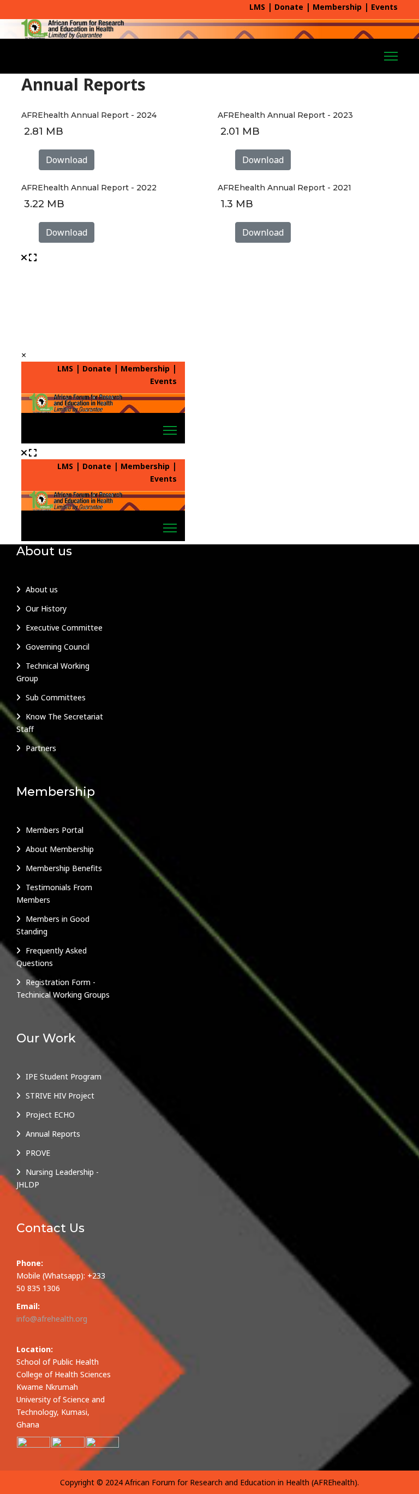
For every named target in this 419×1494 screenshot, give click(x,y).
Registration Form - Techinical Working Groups (63, 988)
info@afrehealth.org (51, 1318)
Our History (46, 608)
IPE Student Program (63, 1076)
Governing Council (57, 646)
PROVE (38, 1153)
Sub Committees (56, 697)
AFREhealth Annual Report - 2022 (89, 188)
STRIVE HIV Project (60, 1095)
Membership (337, 7)
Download (66, 160)
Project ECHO (50, 1114)
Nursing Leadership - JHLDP (57, 1178)
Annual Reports (53, 1134)
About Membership (60, 849)
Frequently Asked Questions (51, 956)
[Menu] (391, 56)
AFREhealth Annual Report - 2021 (284, 188)
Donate (288, 7)
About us (42, 589)
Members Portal (54, 830)
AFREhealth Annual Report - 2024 (89, 115)
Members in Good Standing (52, 925)
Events (384, 7)
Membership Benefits (64, 868)
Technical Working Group (52, 672)
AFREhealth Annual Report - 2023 (285, 115)
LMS (257, 7)
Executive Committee (64, 627)
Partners (41, 748)
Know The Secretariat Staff (59, 722)
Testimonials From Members (54, 893)
